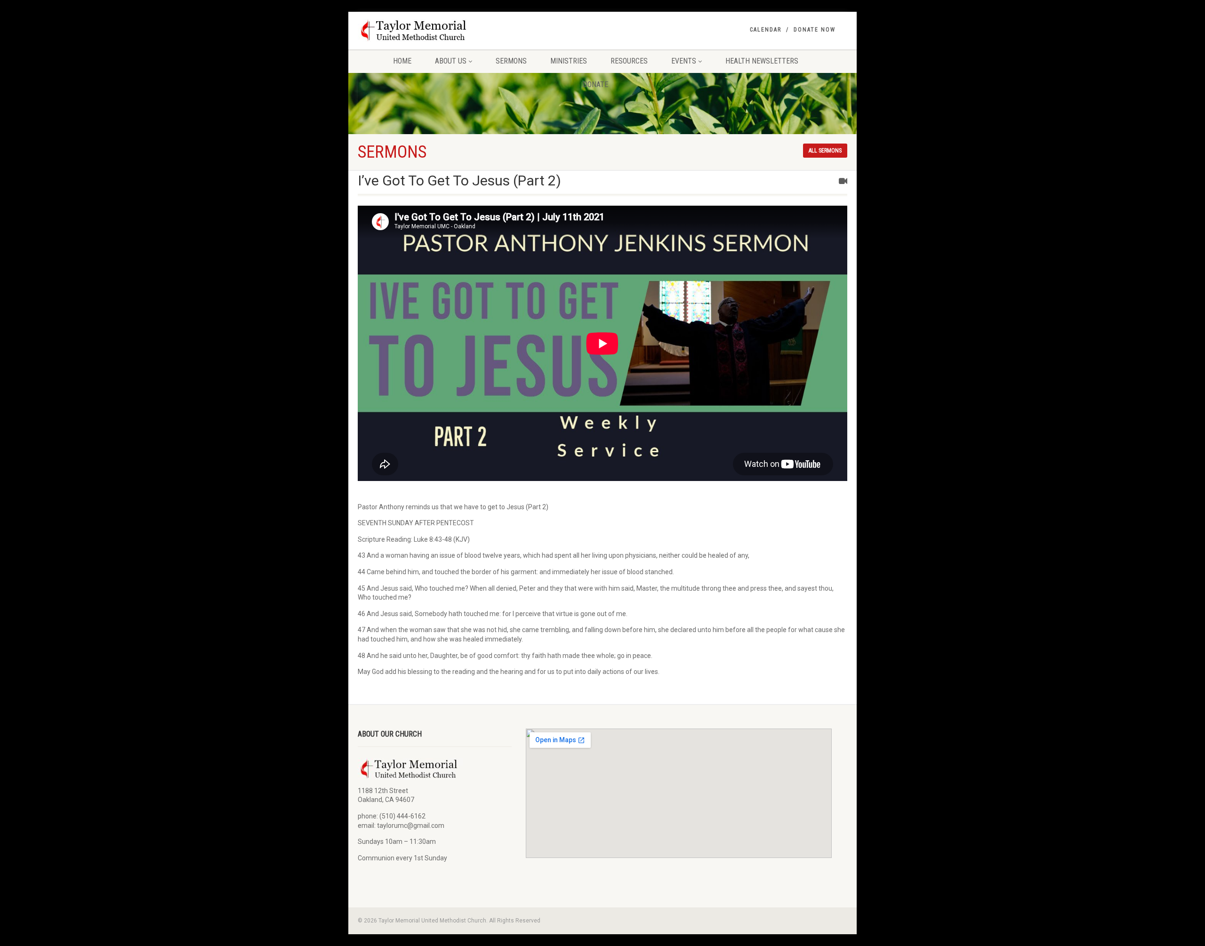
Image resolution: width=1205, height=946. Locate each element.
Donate (595, 84)
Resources (629, 60)
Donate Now (814, 29)
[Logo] (435, 30)
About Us (450, 60)
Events (683, 60)
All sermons (825, 150)
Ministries (568, 60)
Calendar (765, 29)
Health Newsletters (761, 60)
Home (402, 60)
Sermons (511, 60)
